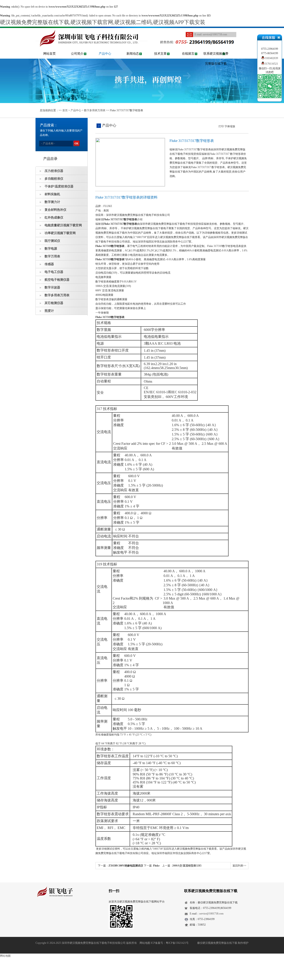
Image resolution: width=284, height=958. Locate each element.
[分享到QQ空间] (45, 909)
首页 (65, 110)
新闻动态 (132, 53)
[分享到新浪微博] (52, 909)
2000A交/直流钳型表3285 (186, 865)
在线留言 (188, 53)
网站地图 (145, 942)
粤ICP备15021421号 (177, 942)
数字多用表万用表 (94, 110)
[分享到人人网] (66, 909)
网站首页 (49, 53)
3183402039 (271, 58)
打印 (221, 126)
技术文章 (160, 53)
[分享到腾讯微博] (59, 909)
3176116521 (271, 63)
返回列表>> (239, 865)
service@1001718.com (215, 34)
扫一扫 (114, 891)
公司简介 (77, 53)
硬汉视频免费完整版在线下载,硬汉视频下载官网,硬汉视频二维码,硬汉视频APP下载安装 (102, 22)
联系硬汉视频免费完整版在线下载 (215, 58)
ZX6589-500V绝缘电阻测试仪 (125, 865)
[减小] (237, 126)
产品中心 (105, 53)
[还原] (241, 126)
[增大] (244, 126)
